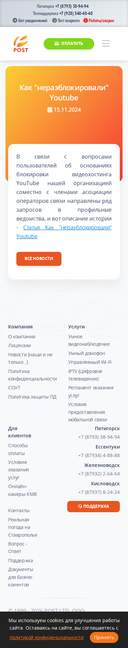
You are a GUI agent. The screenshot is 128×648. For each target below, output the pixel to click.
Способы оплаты (18, 449)
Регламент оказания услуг (91, 391)
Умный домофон (86, 353)
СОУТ (14, 387)
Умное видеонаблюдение (89, 340)
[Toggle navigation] (105, 43)
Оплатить (71, 43)
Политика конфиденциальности (32, 375)
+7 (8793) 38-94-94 (72, 6)
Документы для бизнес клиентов (20, 577)
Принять (104, 637)
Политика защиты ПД (32, 396)
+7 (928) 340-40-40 (76, 13)
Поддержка (20, 560)
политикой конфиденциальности (47, 637)
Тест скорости (68, 20)
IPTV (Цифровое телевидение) (85, 375)
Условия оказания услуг (18, 470)
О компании (21, 336)
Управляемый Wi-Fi (90, 362)
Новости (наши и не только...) (30, 358)
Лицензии (19, 345)
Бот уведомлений (32, 20)
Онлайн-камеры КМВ (22, 490)
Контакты (19, 510)
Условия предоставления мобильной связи (87, 412)
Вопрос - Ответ (17, 547)
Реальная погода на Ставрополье (23, 527)
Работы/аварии (101, 20)
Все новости (39, 258)
